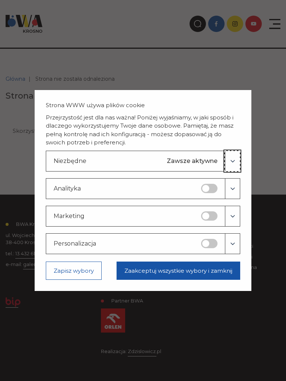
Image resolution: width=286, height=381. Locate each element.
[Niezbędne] (232, 161)
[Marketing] (232, 216)
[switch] (209, 188)
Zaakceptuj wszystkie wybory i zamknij (178, 270)
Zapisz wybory (74, 270)
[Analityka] (232, 189)
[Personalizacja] (232, 244)
